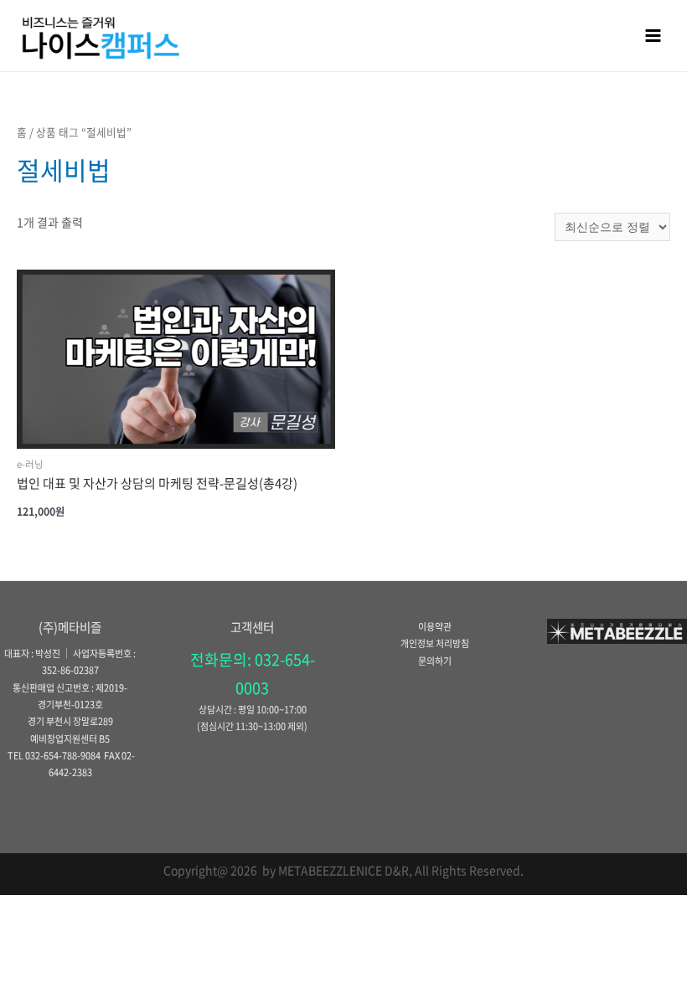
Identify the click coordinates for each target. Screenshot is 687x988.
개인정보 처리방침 (434, 643)
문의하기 (435, 661)
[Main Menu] (653, 35)
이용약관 (435, 627)
